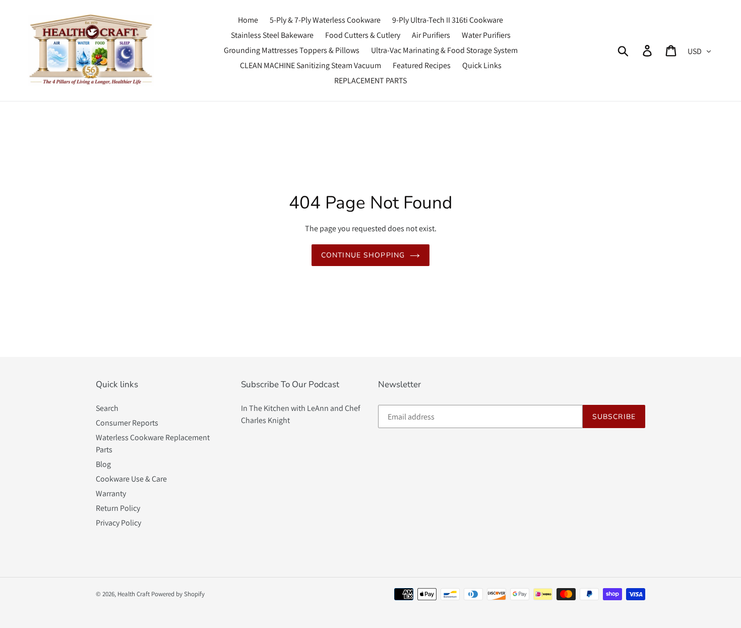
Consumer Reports (127, 422)
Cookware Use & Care (131, 479)
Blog (103, 464)
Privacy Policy (118, 522)
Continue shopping (363, 255)
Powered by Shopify (178, 594)
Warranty (111, 493)
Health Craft (133, 594)
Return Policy (118, 508)
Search (107, 408)
